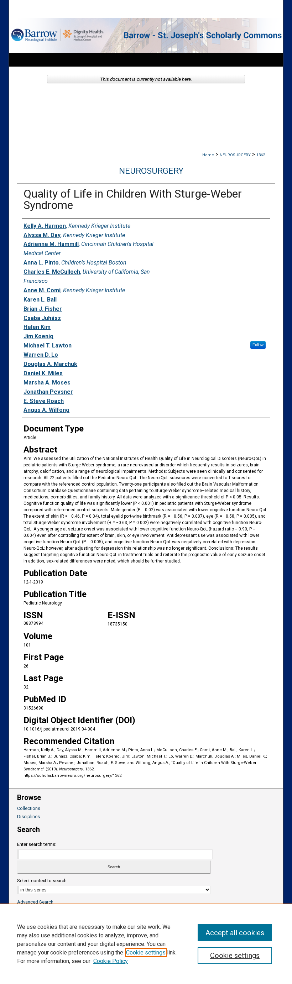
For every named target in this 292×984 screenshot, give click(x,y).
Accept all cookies (234, 932)
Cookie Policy (110, 961)
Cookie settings (146, 952)
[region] (146, 944)
